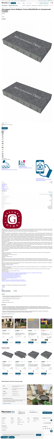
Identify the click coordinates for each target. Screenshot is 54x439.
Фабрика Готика (50, 191)
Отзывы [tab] (3, 187)
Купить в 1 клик (4, 129)
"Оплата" (12, 302)
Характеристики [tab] (4, 184)
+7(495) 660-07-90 (21, 412)
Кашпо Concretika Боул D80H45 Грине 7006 (6, 333)
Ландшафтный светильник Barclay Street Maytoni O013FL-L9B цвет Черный (20, 334)
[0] (51, 3)
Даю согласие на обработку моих (47, 423)
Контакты (3, 419)
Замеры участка (20, 424)
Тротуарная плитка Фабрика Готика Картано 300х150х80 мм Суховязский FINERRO (20, 365)
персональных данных (48, 423)
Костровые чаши (45, 5)
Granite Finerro (50, 205)
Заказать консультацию (44, 3)
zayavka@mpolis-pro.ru (33, 412)
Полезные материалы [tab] (5, 188)
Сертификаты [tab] (4, 189)
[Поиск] (37, 3)
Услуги (19, 3)
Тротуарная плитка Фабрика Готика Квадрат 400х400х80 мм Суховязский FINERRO (46, 365)
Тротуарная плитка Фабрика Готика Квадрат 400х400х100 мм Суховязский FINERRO (33, 365)
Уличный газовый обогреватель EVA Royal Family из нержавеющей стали (46, 334)
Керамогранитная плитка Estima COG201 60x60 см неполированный (32, 334)
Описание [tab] (3, 185)
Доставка (11, 264)
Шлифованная (48, 194)
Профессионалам (36, 419)
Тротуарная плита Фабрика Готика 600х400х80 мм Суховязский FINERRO (6, 365)
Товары (14, 3)
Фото (28, 422)
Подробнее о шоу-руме (7, 403)
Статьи (29, 419)
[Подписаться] (51, 420)
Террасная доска (34, 5)
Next (52, 332)
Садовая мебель (40, 5)
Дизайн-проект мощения (14, 5)
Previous (1, 332)
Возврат (12, 422)
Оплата (11, 256)
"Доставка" (13, 313)
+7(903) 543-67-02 (21, 413)
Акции (51, 5)
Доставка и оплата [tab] (5, 186)
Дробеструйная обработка (42, 194)
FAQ (11, 423)
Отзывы (3, 422)
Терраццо (51, 194)
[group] (10, 165)
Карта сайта (4, 423)
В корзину (4, 128)
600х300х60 (50, 200)
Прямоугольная (50, 192)
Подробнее (18, 435)
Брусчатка (24, 5)
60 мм (51, 193)
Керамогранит (28, 5)
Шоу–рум (17, 270)
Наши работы (5, 5)
